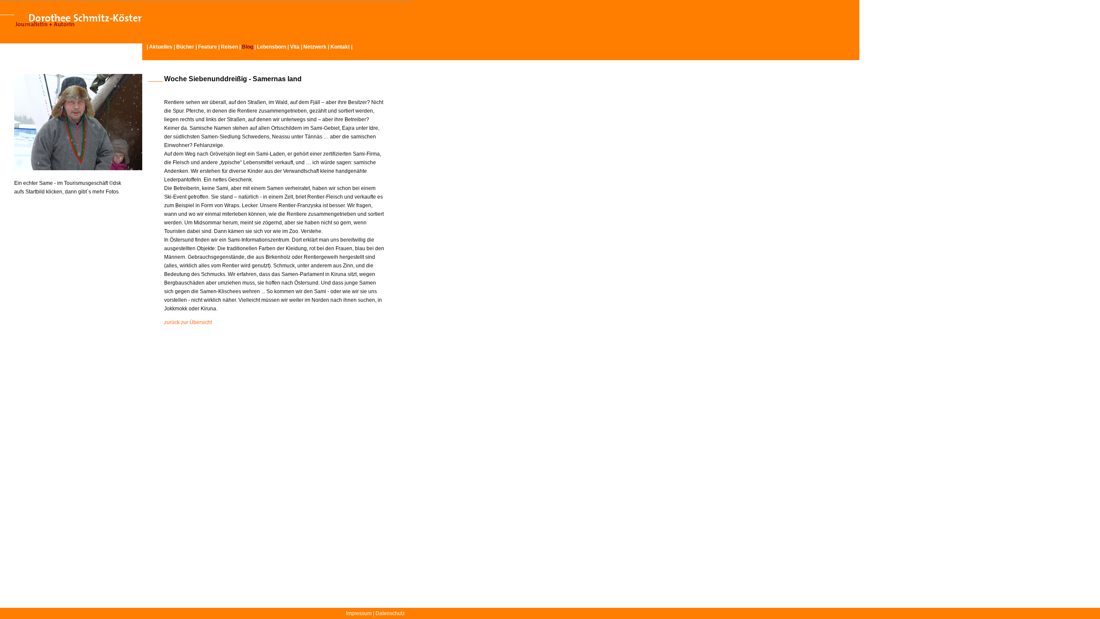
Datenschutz (390, 613)
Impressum (359, 613)
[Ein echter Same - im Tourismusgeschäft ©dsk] (78, 168)
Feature (207, 47)
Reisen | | (239, 47)
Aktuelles (160, 47)
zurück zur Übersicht (188, 322)
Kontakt (340, 47)
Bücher (185, 47)
